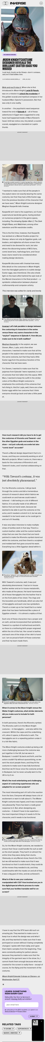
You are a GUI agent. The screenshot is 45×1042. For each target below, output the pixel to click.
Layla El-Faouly (32, 90)
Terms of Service (10, 1011)
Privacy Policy (22, 1011)
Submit (32, 1016)
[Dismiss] (41, 1021)
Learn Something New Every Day (16, 992)
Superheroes (23, 1029)
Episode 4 (22, 112)
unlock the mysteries (28, 94)
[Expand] (34, 1021)
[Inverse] (18, 3)
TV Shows (7, 1029)
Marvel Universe (11, 1033)
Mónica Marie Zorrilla (13, 79)
